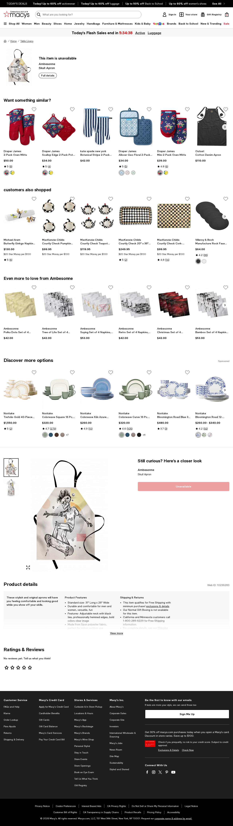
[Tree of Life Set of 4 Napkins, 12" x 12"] (59, 304)
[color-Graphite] (139, 435)
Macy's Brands (82, 733)
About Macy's (116, 707)
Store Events (80, 759)
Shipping (163, 628)
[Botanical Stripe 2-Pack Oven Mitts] (97, 126)
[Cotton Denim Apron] (212, 126)
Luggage (154, 33)
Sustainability (116, 763)
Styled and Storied (119, 769)
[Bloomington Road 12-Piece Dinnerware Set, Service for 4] (212, 389)
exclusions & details (157, 606)
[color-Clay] (62, 435)
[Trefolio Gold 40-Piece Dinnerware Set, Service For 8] (21, 389)
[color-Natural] (127, 172)
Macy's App (80, 720)
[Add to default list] (34, 109)
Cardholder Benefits (49, 713)
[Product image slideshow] (68, 515)
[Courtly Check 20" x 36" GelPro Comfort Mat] (136, 216)
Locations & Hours (83, 713)
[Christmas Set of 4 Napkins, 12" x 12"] (174, 304)
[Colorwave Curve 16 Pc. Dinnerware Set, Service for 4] (136, 389)
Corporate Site (117, 720)
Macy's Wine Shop (84, 739)
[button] (59, 515)
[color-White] (204, 261)
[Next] (225, 127)
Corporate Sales (118, 713)
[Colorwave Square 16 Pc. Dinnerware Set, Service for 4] (59, 389)
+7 (67, 435)
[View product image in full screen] (28, 567)
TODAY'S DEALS (17, 3)
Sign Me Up (187, 714)
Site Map (114, 756)
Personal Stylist (82, 746)
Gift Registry (80, 785)
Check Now (188, 750)
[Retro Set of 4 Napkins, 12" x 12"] (136, 304)
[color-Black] (198, 261)
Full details (47, 75)
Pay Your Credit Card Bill (52, 739)
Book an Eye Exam (84, 772)
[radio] (6, 173)
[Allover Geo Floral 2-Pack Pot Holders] (136, 126)
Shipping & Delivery (14, 739)
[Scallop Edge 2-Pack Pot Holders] (59, 126)
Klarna (7, 713)
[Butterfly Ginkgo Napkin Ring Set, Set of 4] (21, 216)
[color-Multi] (210, 435)
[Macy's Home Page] (16, 14)
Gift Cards (44, 720)
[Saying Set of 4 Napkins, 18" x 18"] (97, 304)
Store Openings (82, 766)
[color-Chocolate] (56, 435)
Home (13, 41)
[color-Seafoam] (133, 172)
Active (140, 33)
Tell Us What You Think (86, 779)
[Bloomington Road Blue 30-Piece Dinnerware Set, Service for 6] (174, 389)
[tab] (11, 467)
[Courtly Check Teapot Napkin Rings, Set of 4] (97, 216)
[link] (21, 162)
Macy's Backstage (83, 726)
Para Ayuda (10, 726)
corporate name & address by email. (173, 818)
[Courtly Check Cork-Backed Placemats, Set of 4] (174, 216)
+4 (144, 435)
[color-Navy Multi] (6, 172)
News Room (116, 749)
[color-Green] (45, 435)
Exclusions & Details (168, 750)
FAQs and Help (11, 707)
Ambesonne (47, 63)
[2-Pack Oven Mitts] (21, 126)
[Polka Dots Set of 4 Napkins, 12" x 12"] (21, 304)
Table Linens (26, 41)
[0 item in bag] (226, 14)
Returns (132, 631)
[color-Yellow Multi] (12, 172)
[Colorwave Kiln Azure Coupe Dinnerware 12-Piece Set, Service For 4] (97, 389)
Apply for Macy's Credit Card (54, 707)
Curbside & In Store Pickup (88, 707)
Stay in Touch (81, 752)
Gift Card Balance (48, 726)
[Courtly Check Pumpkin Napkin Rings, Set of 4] (59, 216)
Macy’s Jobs (116, 743)
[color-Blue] (121, 172)
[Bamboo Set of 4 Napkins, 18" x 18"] (212, 304)
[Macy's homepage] (5, 41)
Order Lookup (11, 720)
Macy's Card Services (50, 733)
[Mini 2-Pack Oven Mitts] (174, 126)
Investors (114, 726)
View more (116, 633)
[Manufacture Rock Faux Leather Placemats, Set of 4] (212, 216)
